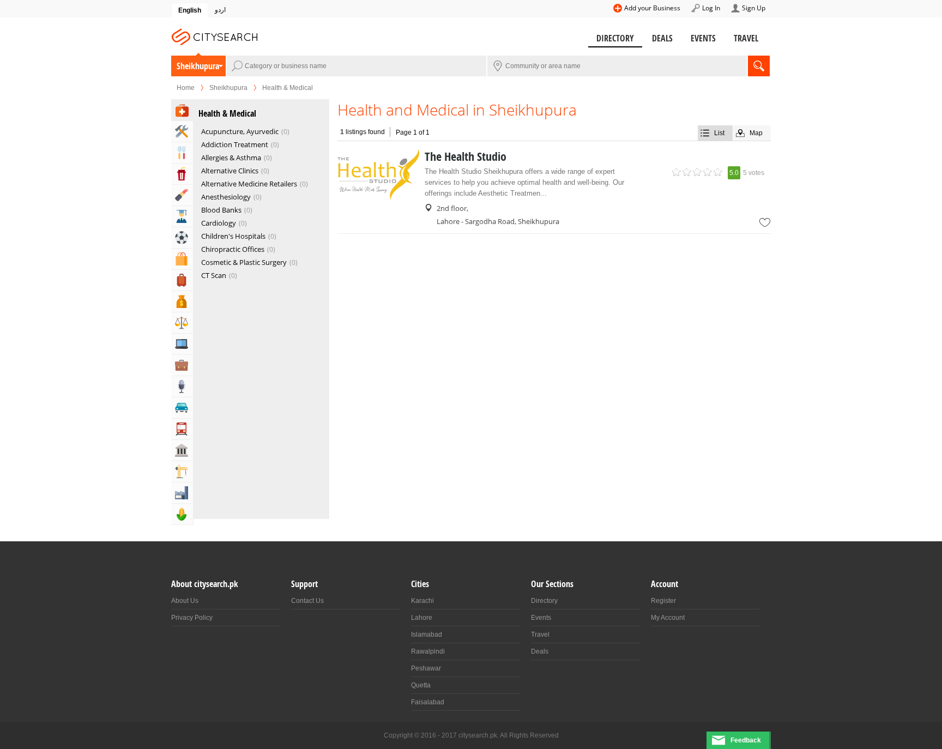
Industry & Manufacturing (182, 492)
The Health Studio (465, 156)
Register (663, 601)
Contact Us (307, 601)
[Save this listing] (765, 222)
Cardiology (223, 223)
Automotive (182, 407)
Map (756, 133)
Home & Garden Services (182, 131)
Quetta (421, 685)
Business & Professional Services (182, 365)
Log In (711, 8)
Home (186, 88)
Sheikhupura (198, 66)
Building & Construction (182, 471)
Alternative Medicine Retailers (253, 184)
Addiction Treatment (239, 144)
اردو (220, 10)
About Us (184, 601)
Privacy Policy (192, 617)
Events (703, 38)
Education (182, 216)
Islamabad (426, 634)
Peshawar (426, 668)
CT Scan (218, 275)
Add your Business (652, 8)
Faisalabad (427, 702)
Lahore (421, 617)
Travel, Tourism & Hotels (182, 280)
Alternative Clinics (234, 171)
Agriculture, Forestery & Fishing (182, 514)
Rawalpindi (428, 651)
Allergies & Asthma (235, 157)
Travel (746, 38)
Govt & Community (182, 450)
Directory (615, 38)
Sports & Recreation (182, 237)
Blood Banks (225, 210)
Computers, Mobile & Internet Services (182, 344)
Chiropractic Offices (237, 249)
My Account (668, 617)
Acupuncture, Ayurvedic (244, 131)
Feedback (745, 740)
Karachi (422, 601)
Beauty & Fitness (182, 195)
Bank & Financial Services (182, 301)
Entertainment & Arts (182, 174)
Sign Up (753, 8)
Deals (662, 38)
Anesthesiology (230, 197)
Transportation (182, 429)
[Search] (759, 66)
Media (182, 386)
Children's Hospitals (237, 236)
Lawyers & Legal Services (182, 322)
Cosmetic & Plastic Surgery (248, 262)
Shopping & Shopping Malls (182, 259)
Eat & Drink (182, 152)
